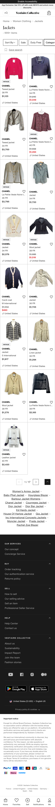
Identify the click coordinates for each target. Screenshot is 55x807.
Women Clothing (22, 21)
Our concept (11, 549)
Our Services (13, 544)
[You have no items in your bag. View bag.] (49, 13)
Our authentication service (19, 574)
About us (10, 643)
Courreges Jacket (36, 503)
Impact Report (12, 653)
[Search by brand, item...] (6, 13)
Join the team (12, 657)
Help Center (11, 623)
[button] (49, 13)
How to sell (11, 594)
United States (33, 789)
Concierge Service (15, 554)
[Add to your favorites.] (24, 86)
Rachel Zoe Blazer (27, 525)
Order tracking (13, 569)
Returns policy (13, 578)
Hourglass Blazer (38, 495)
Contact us (11, 628)
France (8, 789)
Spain (25, 791)
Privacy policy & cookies (26, 709)
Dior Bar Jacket (34, 506)
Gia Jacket (42, 514)
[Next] (36, 482)
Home (6, 21)
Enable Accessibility (27, 1)
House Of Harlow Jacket (18, 514)
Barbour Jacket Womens (25, 499)
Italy (30, 791)
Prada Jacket (36, 521)
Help (7, 618)
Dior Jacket (14, 506)
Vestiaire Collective (18, 638)
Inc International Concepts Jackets (26, 517)
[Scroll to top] (47, 482)
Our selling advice (14, 598)
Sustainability (12, 648)
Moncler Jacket (16, 521)
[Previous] (19, 482)
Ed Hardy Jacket (25, 510)
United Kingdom (19, 789)
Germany (43, 789)
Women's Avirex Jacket (25, 491)
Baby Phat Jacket (14, 495)
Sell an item (11, 603)
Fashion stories (13, 662)
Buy (7, 564)
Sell (7, 588)
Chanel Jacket (13, 503)
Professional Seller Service (19, 608)
